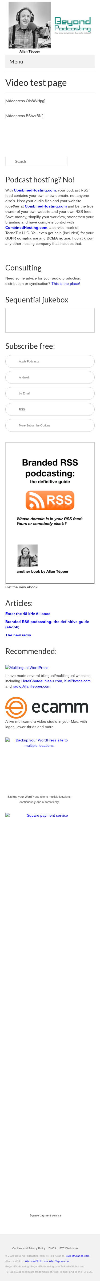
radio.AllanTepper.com (31, 686)
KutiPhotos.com (77, 681)
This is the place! (65, 283)
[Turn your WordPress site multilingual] (26, 667)
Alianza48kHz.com (36, 1261)
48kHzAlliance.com (77, 1255)
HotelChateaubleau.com (41, 681)
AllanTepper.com (59, 1261)
